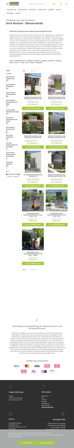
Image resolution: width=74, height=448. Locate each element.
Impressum (45, 396)
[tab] (13, 70)
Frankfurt (51, 60)
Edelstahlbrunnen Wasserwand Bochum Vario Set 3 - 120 (32, 215)
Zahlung (44, 401)
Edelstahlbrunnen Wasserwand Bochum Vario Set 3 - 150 (56, 215)
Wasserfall (39, 62)
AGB (43, 398)
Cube (22, 62)
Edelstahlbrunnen (20, 60)
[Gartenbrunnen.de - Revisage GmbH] (12, 4)
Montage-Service (14, 425)
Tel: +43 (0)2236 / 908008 (58, 427)
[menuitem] (11, 9)
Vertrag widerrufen (47, 407)
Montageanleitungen (15, 423)
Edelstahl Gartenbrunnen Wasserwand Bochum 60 (33, 136)
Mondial (29, 60)
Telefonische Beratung (15, 398)
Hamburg (44, 60)
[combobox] (42, 4)
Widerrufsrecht (46, 405)
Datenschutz (45, 403)
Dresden (31, 62)
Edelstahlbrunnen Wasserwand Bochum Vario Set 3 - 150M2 (32, 254)
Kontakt (11, 396)
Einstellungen (47, 443)
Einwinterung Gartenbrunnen (18, 427)
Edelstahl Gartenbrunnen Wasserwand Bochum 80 (56, 136)
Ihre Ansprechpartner (15, 400)
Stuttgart (58, 60)
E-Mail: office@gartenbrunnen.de (55, 429)
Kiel (27, 62)
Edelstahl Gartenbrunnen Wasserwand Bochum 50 (56, 97)
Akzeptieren (28, 443)
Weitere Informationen (15, 436)
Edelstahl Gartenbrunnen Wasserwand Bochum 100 (57, 175)
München (36, 60)
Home (12, 60)
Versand (44, 400)
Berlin (11, 62)
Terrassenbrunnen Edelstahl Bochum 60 (33, 175)
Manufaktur (12, 429)
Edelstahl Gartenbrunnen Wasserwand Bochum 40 (33, 97)
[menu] (37, 11)
